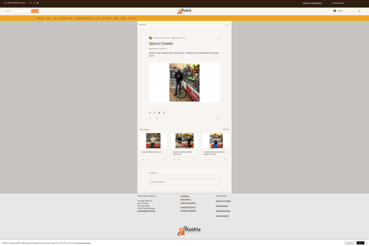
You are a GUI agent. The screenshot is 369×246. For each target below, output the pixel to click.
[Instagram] (30, 3)
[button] (359, 10)
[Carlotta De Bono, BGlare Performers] (184, 140)
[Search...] (35, 11)
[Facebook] (34, 3)
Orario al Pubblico (188, 203)
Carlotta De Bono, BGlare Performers (182, 153)
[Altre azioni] (219, 38)
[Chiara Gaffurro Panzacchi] (153, 140)
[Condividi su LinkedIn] (159, 113)
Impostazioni (350, 243)
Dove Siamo (186, 199)
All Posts (142, 25)
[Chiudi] (367, 242)
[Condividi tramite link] (164, 113)
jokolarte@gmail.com (16, 2)
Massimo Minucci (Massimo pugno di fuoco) (214, 153)
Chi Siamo (185, 196)
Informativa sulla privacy (83, 243)
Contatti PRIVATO (188, 207)
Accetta (360, 243)
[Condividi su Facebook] (150, 113)
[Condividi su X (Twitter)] (154, 113)
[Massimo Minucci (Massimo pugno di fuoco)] (216, 140)
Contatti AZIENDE (188, 210)
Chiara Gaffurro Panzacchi (152, 152)
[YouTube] (37, 3)
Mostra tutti (226, 129)
